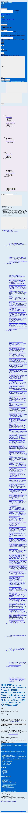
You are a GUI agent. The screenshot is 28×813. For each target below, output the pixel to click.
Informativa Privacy (7, 781)
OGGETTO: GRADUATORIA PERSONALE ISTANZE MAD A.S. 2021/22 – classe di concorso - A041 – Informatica (17, 280)
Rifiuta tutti (12, 724)
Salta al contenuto (4, 1)
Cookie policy (6, 779)
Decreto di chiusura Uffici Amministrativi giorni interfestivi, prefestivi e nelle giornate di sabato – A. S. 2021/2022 (18, 664)
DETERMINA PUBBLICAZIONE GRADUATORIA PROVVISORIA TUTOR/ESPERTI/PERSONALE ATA (17, 508)
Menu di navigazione (19, 227)
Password (15, 12)
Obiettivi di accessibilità (8, 785)
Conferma (7, 79)
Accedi (2, 3)
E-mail (14, 31)
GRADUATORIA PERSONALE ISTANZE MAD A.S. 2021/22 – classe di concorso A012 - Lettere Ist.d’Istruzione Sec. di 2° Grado (18, 459)
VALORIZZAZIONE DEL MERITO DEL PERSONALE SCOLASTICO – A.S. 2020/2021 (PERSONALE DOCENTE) (17, 679)
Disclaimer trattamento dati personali (8, 801)
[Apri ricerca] (16, 87)
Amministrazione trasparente (9, 788)
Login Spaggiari (11, 36)
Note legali (5, 780)
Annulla (2, 79)
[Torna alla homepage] (14, 81)
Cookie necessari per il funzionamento (9, 737)
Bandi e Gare (6, 209)
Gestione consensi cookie (8, 787)
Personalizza (3, 724)
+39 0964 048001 (9, 755)
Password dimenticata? (5, 14)
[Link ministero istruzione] (7, 2)
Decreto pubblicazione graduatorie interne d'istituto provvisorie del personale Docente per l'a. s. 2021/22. (18, 328)
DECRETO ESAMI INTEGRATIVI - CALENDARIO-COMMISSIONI (17, 649)
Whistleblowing (6, 786)
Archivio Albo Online (8, 207)
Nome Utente (16, 10)
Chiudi (2, 45)
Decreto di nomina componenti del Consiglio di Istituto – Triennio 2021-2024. (18, 244)
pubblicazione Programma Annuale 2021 (17, 635)
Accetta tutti (21, 724)
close (2, 104)
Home (4, 206)
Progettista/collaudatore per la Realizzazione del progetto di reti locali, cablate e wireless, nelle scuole (17, 276)
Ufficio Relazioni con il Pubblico (10, 782)
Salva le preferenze (11, 742)
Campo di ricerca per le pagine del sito (9, 193)
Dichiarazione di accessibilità (9, 784)
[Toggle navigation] (11, 98)
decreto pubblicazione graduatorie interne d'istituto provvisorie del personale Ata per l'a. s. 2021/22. (18, 324)
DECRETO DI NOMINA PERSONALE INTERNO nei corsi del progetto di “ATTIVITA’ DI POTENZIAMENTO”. (18, 304)
